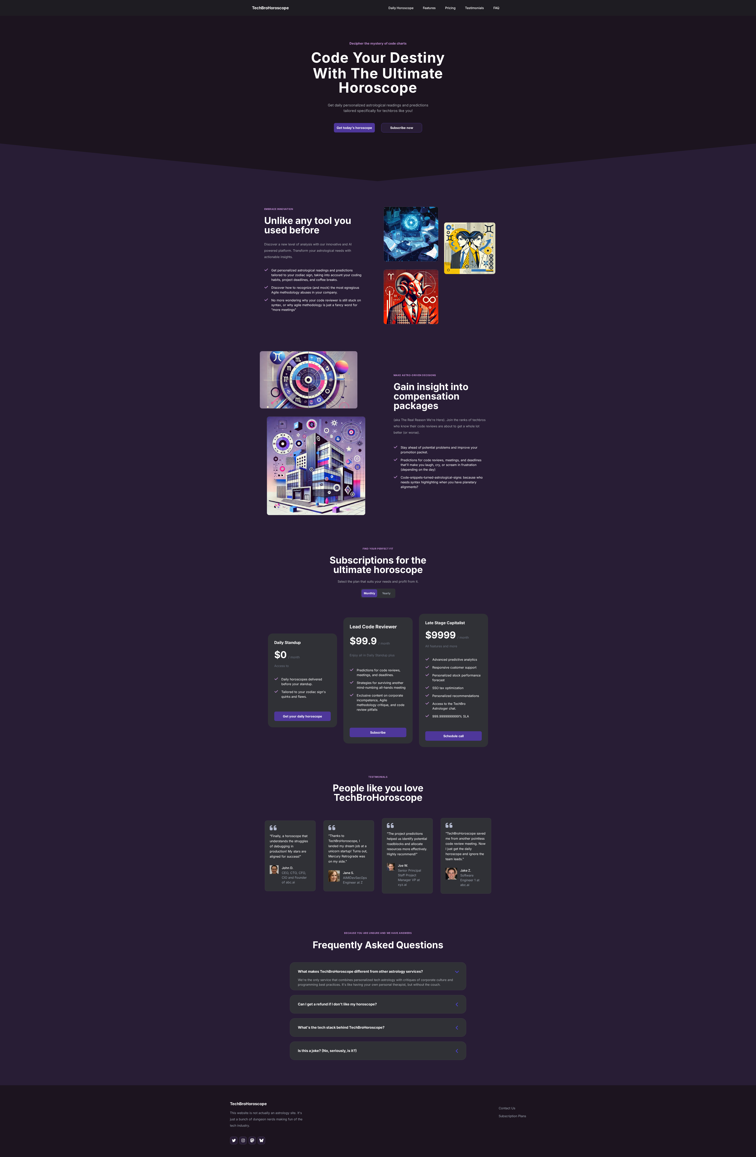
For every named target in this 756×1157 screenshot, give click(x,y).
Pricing (450, 8)
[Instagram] (243, 1140)
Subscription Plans (512, 1116)
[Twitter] (234, 1140)
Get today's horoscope (354, 128)
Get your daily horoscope (302, 716)
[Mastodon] (252, 1140)
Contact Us (507, 1108)
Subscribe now (401, 128)
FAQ (496, 8)
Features (429, 8)
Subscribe (378, 732)
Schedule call (453, 736)
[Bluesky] (261, 1140)
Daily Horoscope (400, 8)
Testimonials (474, 8)
